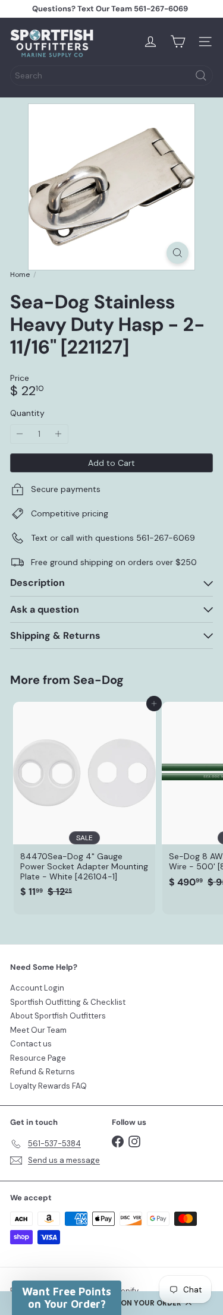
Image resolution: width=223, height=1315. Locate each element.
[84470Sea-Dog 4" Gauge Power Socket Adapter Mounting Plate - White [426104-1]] (84, 803)
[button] (66, 1298)
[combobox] (111, 75)
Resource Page (38, 1058)
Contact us (31, 1044)
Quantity (27, 413)
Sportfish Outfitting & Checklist (67, 1002)
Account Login (37, 988)
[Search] (201, 75)
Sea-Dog (98, 680)
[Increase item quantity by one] (58, 434)
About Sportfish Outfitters (58, 1016)
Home (20, 274)
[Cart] (177, 41)
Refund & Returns (42, 1072)
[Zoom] (178, 253)
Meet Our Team (38, 1030)
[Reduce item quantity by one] (20, 434)
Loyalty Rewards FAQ (48, 1086)
